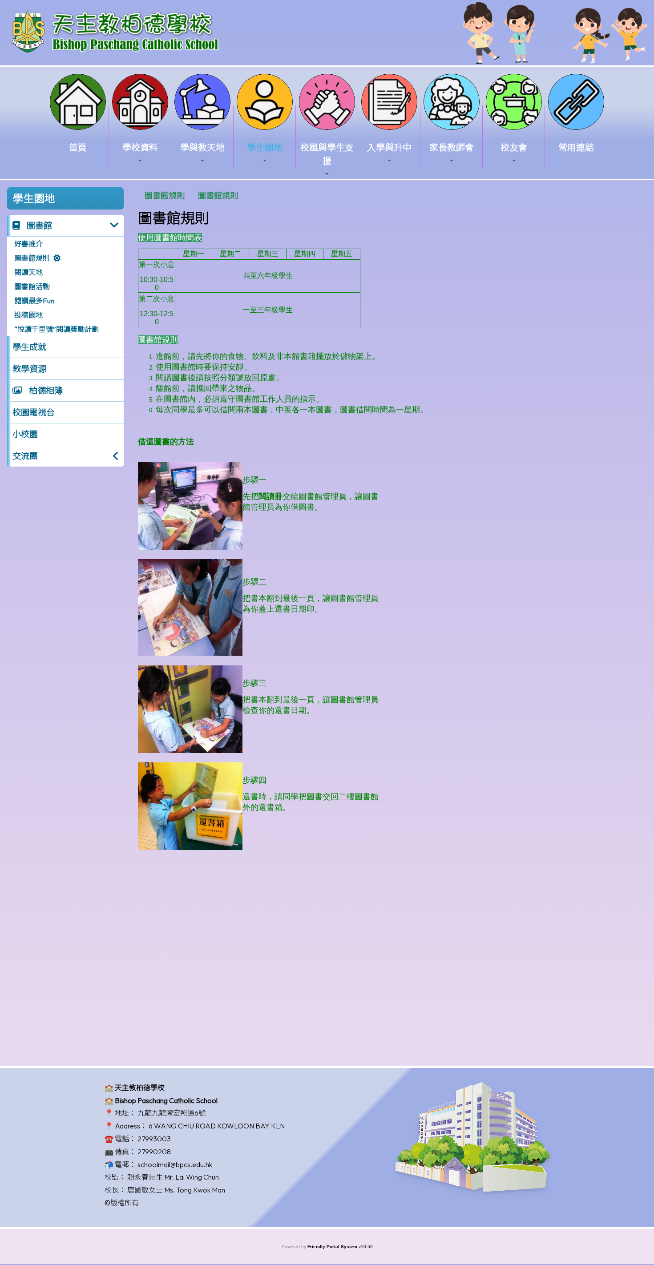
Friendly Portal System (333, 1246)
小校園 (25, 434)
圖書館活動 (32, 286)
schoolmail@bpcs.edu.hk (174, 1164)
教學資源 (29, 368)
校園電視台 (33, 412)
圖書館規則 (32, 258)
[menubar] (191, 195)
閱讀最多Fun (34, 300)
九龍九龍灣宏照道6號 (171, 1112)
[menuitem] (164, 195)
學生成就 (29, 347)
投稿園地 (28, 314)
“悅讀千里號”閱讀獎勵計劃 (56, 329)
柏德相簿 (45, 390)
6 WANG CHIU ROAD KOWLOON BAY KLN (217, 1125)
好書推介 (28, 243)
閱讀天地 (28, 272)
